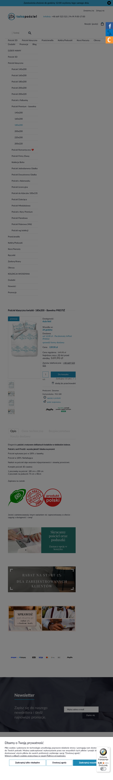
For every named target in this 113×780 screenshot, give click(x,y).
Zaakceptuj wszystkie (88, 763)
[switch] (103, 769)
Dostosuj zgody (59, 763)
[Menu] (108, 748)
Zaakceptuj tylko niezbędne (27, 763)
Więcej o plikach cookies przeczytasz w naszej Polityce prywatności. (35, 756)
